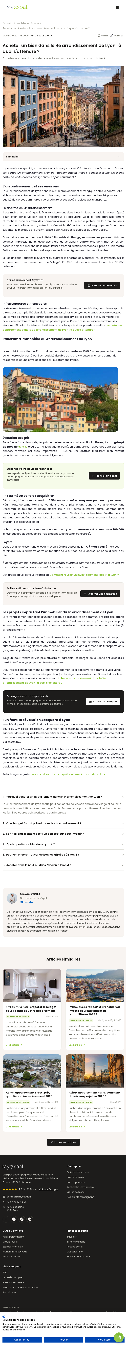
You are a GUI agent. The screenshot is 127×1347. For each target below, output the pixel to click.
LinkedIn (28, 902)
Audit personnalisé (13, 1236)
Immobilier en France (26, 23)
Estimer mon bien (13, 1246)
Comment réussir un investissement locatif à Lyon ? (84, 575)
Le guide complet (13, 1277)
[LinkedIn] (29, 1219)
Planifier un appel (106, 476)
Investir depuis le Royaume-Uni (20, 1287)
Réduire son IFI (75, 1246)
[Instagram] (22, 1219)
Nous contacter (12, 1256)
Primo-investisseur (13, 1282)
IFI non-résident (76, 1241)
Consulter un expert (105, 701)
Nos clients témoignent (80, 1197)
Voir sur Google (48, 1189)
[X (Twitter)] (6, 1219)
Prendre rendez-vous (104, 285)
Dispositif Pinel (75, 1251)
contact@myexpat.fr (19, 1196)
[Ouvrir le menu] (117, 7)
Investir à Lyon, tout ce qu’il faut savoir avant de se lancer (69, 774)
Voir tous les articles (63, 1142)
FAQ (5, 1272)
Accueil (7, 23)
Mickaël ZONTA (30, 894)
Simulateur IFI (10, 1241)
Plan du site (9, 1292)
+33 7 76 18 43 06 (17, 1201)
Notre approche (76, 1182)
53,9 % (22, 447)
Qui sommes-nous (78, 1172)
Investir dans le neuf (78, 1256)
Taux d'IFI (72, 1236)
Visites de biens (76, 1192)
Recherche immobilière (80, 1187)
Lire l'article (12, 1044)
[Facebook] (14, 1219)
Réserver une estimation (102, 593)
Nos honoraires (75, 1177)
